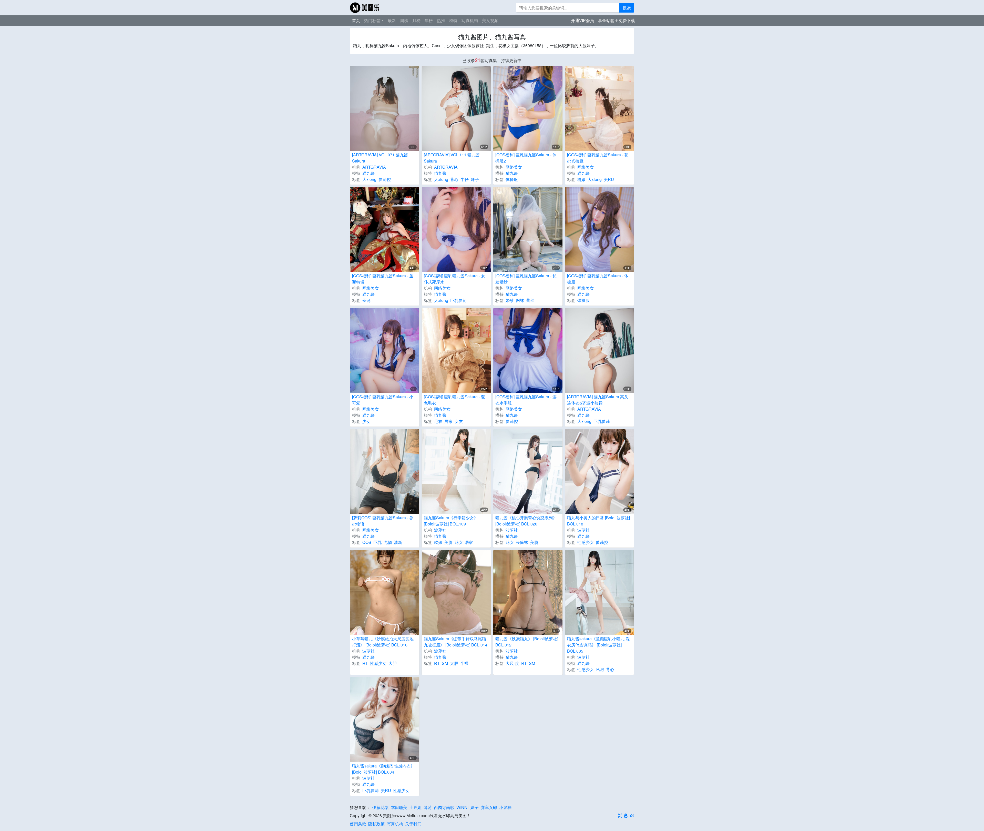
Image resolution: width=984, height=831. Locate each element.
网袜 (520, 300)
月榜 (416, 20)
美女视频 (490, 20)
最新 (392, 20)
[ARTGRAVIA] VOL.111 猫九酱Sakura (452, 158)
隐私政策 (376, 824)
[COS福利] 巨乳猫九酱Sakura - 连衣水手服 (526, 400)
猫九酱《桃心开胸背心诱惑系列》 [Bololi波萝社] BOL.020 (526, 521)
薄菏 (428, 807)
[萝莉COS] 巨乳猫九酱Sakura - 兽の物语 (382, 521)
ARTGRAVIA (374, 167)
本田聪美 (399, 807)
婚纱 (510, 300)
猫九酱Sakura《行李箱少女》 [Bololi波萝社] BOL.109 (451, 521)
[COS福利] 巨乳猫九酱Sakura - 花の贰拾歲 (597, 158)
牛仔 (464, 179)
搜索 (627, 8)
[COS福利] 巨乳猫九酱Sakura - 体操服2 (526, 158)
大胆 (392, 663)
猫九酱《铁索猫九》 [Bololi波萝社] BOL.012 (526, 642)
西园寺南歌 (444, 807)
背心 (454, 179)
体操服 (512, 179)
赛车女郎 (489, 807)
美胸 (448, 542)
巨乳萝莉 (458, 300)
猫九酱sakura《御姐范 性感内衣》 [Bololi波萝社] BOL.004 (383, 769)
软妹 (438, 542)
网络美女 (514, 167)
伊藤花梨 (380, 807)
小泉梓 (505, 807)
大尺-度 (512, 663)
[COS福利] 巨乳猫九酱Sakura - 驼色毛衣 (454, 400)
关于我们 (413, 824)
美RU (609, 179)
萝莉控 (384, 179)
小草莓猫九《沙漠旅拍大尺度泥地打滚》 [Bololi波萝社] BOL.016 (383, 642)
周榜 (404, 20)
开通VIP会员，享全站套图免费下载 (603, 20)
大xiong (369, 179)
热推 (441, 20)
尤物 (388, 542)
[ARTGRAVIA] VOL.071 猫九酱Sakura (380, 158)
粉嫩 (581, 179)
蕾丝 (530, 300)
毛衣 (438, 421)
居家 (448, 421)
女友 (459, 421)
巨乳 (377, 542)
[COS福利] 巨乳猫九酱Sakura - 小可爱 (382, 400)
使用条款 (358, 824)
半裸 (464, 663)
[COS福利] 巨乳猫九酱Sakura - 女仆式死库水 (454, 279)
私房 (600, 669)
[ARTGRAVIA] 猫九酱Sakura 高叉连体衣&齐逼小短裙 (597, 400)
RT (365, 663)
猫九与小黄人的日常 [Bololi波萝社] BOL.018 (598, 521)
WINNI (462, 807)
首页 (356, 20)
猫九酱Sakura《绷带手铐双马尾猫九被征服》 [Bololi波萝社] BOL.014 (455, 642)
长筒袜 (522, 542)
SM (445, 663)
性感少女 (585, 542)
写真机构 (470, 20)
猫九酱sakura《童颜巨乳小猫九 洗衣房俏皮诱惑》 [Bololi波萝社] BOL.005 (598, 645)
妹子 (475, 179)
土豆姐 (415, 807)
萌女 (459, 542)
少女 (366, 421)
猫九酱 (368, 173)
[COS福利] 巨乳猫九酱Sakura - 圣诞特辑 (382, 279)
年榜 (429, 20)
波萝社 (440, 530)
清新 (398, 542)
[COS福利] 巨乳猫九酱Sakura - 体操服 (597, 279)
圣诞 (366, 300)
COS (366, 542)
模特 (453, 20)
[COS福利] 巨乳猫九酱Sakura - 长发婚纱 (526, 279)
